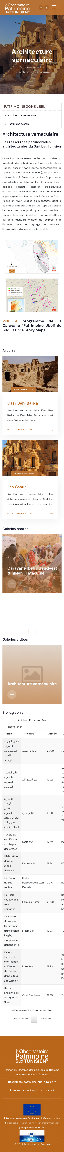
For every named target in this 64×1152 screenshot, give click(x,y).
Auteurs (29, 733)
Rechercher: (15, 726)
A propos (15, 1090)
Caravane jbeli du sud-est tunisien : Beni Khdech (32, 551)
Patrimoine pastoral (18, 123)
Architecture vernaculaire (34, 72)
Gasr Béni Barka (22, 403)
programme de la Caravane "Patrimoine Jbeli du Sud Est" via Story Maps (32, 326)
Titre (8, 733)
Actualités (32, 1090)
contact (49, 1090)
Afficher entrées (32, 720)
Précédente (21, 1018)
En (41, 7)
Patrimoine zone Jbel (32, 67)
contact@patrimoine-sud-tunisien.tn (33, 1082)
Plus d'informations (19, 429)
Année (52, 733)
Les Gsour (16, 487)
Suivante (45, 1018)
